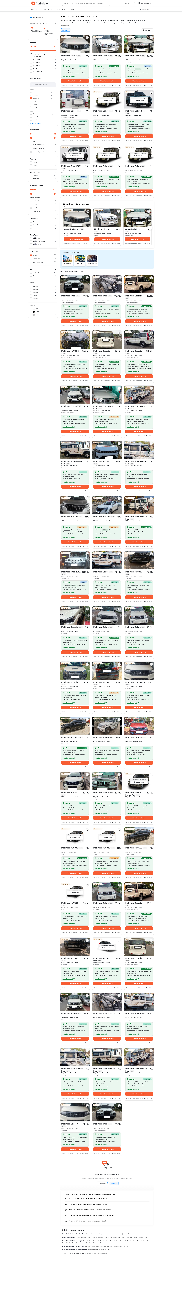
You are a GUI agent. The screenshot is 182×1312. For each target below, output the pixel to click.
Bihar (34, 276)
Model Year (34, 129)
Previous (61, 44)
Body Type (34, 235)
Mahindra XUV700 (71, 517)
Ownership (34, 218)
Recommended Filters (38, 23)
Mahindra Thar (70, 296)
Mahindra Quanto (135, 737)
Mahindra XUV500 (71, 737)
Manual (35, 175)
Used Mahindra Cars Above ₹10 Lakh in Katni (89, 1243)
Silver (37, 314)
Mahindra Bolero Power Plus (104, 407)
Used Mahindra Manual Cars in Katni (99, 1249)
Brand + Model (35, 79)
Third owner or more (39, 228)
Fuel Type (33, 159)
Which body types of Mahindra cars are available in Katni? (86, 1204)
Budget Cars (67, 263)
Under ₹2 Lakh (37, 56)
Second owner (37, 225)
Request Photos (108, 100)
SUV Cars (79, 263)
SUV (39, 238)
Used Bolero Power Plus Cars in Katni (137, 1237)
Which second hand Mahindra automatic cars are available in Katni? (89, 1215)
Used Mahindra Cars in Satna (113, 1234)
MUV (39, 244)
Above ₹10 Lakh (37, 72)
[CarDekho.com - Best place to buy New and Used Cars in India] (39, 3)
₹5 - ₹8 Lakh (36, 66)
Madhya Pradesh (38, 273)
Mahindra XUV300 (101, 462)
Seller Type (34, 251)
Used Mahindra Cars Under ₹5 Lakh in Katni (96, 1241)
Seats (32, 283)
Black (37, 311)
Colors (32, 305)
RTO (31, 269)
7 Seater (35, 295)
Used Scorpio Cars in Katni (100, 1237)
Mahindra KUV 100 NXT (101, 959)
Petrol (34, 165)
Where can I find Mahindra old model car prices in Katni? (86, 1221)
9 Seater (35, 298)
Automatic (36, 178)
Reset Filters (104, 1183)
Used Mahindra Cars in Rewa (132, 1234)
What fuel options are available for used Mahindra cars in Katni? (88, 1210)
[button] (75, 71)
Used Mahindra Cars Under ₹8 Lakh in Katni (123, 1241)
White (37, 308)
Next (88, 44)
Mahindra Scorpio (133, 297)
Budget (33, 42)
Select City (145, 9)
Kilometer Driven (36, 185)
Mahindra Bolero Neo (135, 112)
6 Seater (35, 292)
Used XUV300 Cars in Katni (117, 1237)
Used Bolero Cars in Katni (83, 1237)
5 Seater (35, 289)
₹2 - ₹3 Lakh (36, 59)
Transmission (35, 172)
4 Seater (35, 286)
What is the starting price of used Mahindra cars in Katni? (86, 1198)
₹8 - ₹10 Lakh (37, 69)
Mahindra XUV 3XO (70, 352)
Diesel (35, 162)
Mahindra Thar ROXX (71, 167)
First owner (36, 222)
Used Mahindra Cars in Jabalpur (93, 1234)
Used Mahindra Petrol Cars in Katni (95, 1246)
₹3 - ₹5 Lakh (36, 62)
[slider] (31, 50)
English (127, 3)
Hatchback (41, 241)
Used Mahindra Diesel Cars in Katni (117, 1246)
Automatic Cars (92, 263)
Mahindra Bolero (70, 56)
